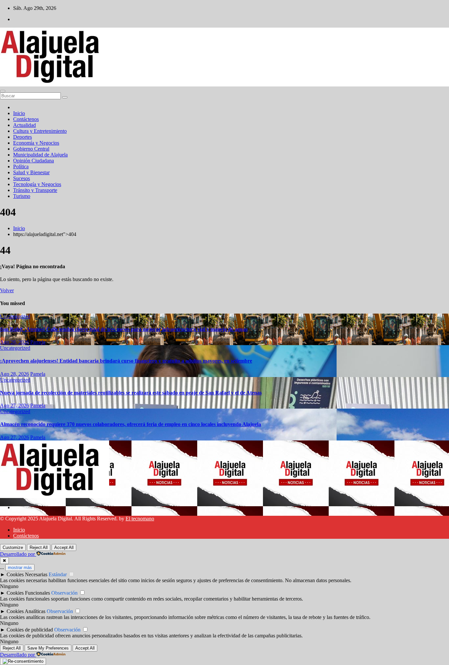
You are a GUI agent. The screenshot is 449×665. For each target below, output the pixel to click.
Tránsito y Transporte (35, 190)
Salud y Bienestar (31, 172)
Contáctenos (26, 119)
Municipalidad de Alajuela (40, 154)
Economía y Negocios (36, 143)
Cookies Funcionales (28, 593)
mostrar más (20, 567)
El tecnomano (140, 518)
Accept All (64, 547)
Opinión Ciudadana (33, 160)
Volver (7, 290)
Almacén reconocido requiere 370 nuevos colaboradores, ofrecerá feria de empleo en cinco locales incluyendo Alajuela (130, 424)
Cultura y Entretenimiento (40, 131)
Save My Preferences (48, 648)
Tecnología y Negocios (37, 184)
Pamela (37, 342)
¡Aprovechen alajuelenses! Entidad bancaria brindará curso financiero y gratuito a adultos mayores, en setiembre (126, 361)
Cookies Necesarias (27, 574)
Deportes (22, 137)
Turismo (21, 196)
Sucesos (21, 178)
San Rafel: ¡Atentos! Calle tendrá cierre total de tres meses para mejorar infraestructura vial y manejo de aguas (124, 329)
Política (21, 166)
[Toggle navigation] (2, 91)
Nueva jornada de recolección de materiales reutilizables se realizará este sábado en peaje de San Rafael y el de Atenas (131, 392)
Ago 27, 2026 (14, 405)
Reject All (39, 547)
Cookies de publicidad (30, 629)
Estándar (58, 574)
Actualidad (24, 125)
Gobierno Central (31, 149)
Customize (13, 547)
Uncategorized (15, 316)
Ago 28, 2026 (14, 342)
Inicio (19, 113)
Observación (64, 593)
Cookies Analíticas (26, 611)
